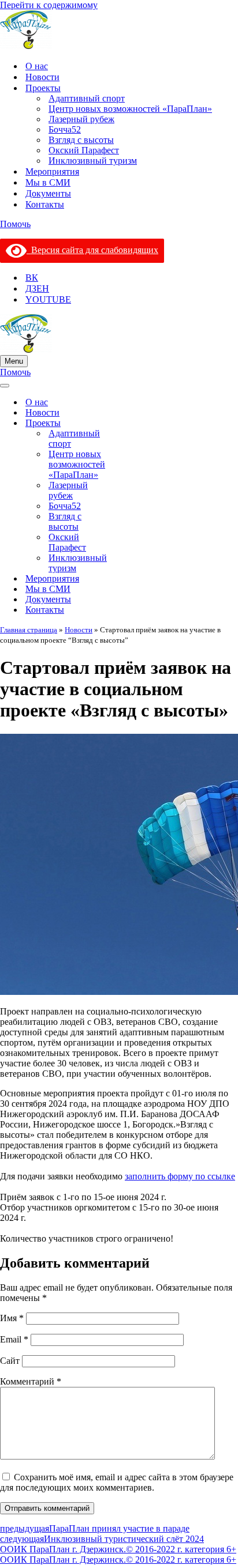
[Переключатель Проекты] (109, 423)
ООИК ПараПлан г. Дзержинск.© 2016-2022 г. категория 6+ (118, 1549)
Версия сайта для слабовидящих (92, 250)
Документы (48, 193)
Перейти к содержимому (49, 5)
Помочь (15, 224)
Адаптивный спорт (87, 98)
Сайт (10, 1361)
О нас (36, 66)
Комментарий (30, 1381)
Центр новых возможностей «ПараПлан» (130, 109)
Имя (12, 1318)
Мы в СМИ (47, 182)
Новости (42, 77)
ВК (31, 277)
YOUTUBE (48, 299)
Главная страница (28, 629)
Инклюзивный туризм (93, 160)
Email (14, 1339)
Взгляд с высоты (81, 140)
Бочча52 (65, 129)
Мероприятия (52, 171)
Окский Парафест (84, 150)
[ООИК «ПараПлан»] (119, 30)
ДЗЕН (37, 288)
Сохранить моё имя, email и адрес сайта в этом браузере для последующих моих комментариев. (116, 1482)
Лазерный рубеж (81, 119)
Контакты (44, 204)
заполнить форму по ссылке (180, 1176)
